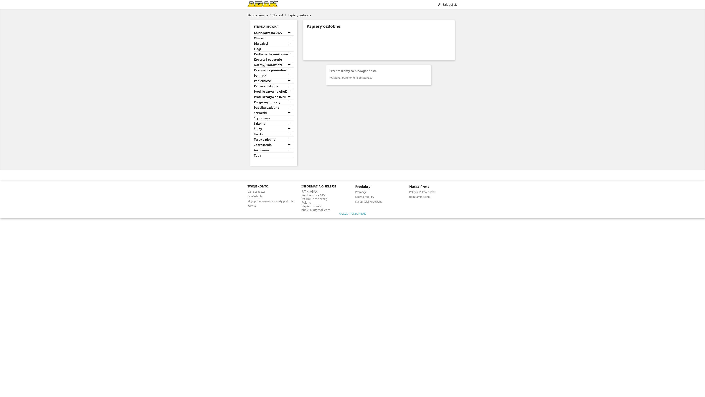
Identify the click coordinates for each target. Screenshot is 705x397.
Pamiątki (260, 76)
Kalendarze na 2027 (268, 33)
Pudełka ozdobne (266, 108)
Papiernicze (262, 81)
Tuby (257, 156)
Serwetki (260, 113)
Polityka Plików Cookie (422, 192)
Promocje (361, 192)
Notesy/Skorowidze (268, 65)
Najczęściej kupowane (368, 201)
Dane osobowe (256, 191)
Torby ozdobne (264, 140)
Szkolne (259, 124)
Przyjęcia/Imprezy (267, 102)
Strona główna (266, 26)
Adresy (251, 206)
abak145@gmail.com (315, 210)
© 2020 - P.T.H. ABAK (352, 213)
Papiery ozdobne (266, 86)
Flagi (257, 49)
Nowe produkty (364, 196)
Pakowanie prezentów (270, 70)
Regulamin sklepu (420, 196)
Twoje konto (257, 186)
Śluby (258, 129)
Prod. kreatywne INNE (270, 97)
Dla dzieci (261, 44)
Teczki (258, 134)
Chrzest (259, 38)
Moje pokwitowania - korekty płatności (270, 201)
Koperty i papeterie (268, 60)
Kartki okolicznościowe (271, 54)
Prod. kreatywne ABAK (270, 92)
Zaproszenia (263, 145)
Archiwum (261, 150)
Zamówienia (254, 196)
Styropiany (262, 118)
